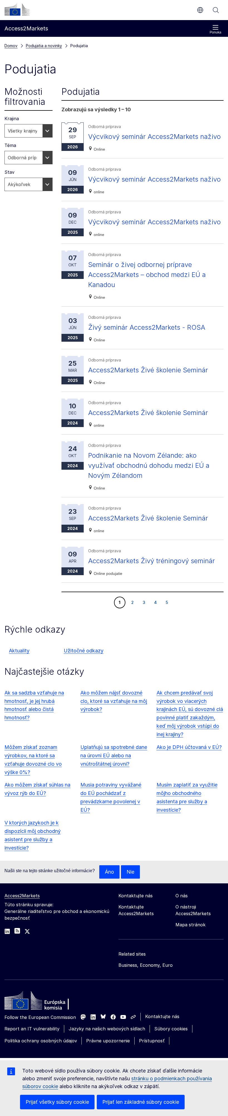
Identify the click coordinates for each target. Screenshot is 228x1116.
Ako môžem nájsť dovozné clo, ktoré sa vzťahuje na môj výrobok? (113, 701)
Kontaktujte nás (162, 1016)
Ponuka (215, 32)
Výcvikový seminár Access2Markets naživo (154, 136)
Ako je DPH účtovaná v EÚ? (189, 747)
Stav (9, 172)
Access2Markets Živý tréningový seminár (151, 561)
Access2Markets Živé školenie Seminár (148, 370)
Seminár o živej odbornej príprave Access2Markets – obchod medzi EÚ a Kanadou (147, 275)
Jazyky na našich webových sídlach (107, 1028)
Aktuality (19, 651)
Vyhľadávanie (216, 10)
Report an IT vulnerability (32, 1028)
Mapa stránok (190, 924)
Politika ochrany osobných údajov (40, 1040)
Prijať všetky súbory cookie (57, 1102)
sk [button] (200, 10)
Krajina (11, 118)
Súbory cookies (171, 1028)
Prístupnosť (152, 1040)
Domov (11, 45)
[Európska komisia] (16, 9)
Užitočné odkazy (83, 651)
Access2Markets (22, 895)
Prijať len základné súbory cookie (140, 1102)
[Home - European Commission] (44, 1002)
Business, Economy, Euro (145, 965)
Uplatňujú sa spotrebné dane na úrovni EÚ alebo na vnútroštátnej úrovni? (113, 755)
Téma (10, 145)
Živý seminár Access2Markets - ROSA (146, 327)
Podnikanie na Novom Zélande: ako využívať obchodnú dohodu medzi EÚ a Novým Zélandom (148, 465)
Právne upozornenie (108, 1040)
